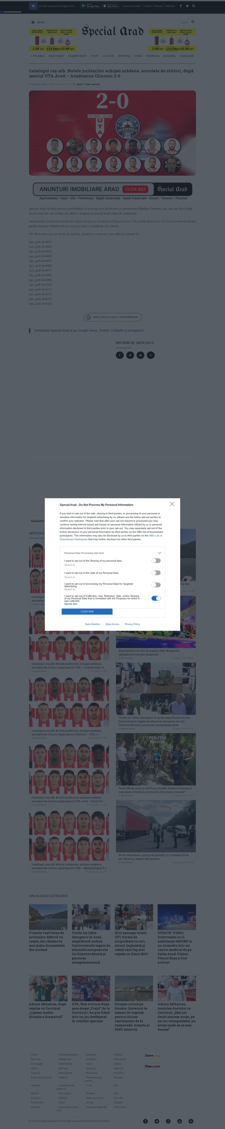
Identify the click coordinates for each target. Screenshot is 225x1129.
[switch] (156, 560)
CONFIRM (87, 611)
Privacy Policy (132, 624)
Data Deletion (92, 624)
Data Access (112, 624)
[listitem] (112, 553)
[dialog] (112, 564)
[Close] (173, 505)
